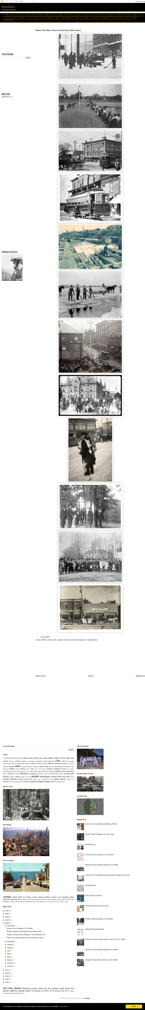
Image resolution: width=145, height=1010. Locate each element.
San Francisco (87, 14)
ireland (77, 18)
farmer (17, 769)
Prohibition (39, 761)
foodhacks (49, 18)
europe (35, 18)
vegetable (33, 781)
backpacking (21, 763)
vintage (40, 781)
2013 (7, 979)
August (10, 947)
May (9, 954)
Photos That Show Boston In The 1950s (99, 919)
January (10, 966)
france (64, 769)
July (8, 951)
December (11, 926)
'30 (6, 758)
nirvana (61, 774)
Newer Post (41, 676)
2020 (7, 917)
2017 (7, 970)
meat (45, 774)
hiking (36, 771)
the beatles (17, 781)
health (31, 771)
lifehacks (24, 774)
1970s (53, 14)
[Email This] (41, 637)
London (78, 14)
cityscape (24, 766)
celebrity (5, 766)
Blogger (87, 998)
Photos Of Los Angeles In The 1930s (19, 928)
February (10, 963)
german (15, 771)
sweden (11, 781)
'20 (4, 758)
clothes (30, 766)
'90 (22, 758)
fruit (68, 769)
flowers (28, 769)
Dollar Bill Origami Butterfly (94, 929)
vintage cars (82, 640)
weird (56, 781)
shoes (39, 779)
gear (11, 771)
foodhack (50, 769)
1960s (47, 14)
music (49, 774)
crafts (14, 18)
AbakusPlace (8, 6)
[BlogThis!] (43, 637)
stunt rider (56, 901)
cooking (7, 18)
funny (72, 769)
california (110, 14)
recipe (127, 18)
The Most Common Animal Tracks (97, 906)
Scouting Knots (90, 885)
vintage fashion (92, 640)
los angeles (85, 18)
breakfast (39, 763)
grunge (23, 771)
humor (5, 774)
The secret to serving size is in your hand (99, 855)
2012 (7, 982)
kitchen (45, 899)
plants (72, 777)
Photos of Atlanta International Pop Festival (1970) (24, 931)
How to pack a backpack (93, 895)
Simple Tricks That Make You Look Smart (99, 834)
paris (114, 18)
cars (67, 763)
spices (22, 901)
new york (94, 18)
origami (12, 777)
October (10, 944)
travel (25, 781)
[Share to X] (45, 637)
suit (73, 779)
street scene (67, 640)
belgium (27, 763)
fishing (22, 769)
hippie (56, 18)
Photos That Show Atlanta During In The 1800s (101, 865)
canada (127, 14)
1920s (19, 14)
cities (141, 14)
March (9, 960)
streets (74, 640)
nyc (65, 774)
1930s (26, 14)
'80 (20, 758)
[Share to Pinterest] (49, 637)
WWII (63, 761)
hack (27, 771)
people (120, 18)
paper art (24, 777)
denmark (21, 18)
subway (69, 779)
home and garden (67, 18)
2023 (7, 911)
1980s (60, 14)
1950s (40, 14)
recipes (25, 779)
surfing (66, 901)
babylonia (13, 763)
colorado (35, 766)
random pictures (10, 779)
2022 (7, 914)
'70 (17, 758)
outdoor (17, 777)
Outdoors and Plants (28, 761)
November (11, 941)
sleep (51, 779)
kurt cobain (16, 774)
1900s (6, 14)
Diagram (11, 761)
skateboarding (45, 779)
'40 (9, 758)
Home (90, 676)
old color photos (105, 18)
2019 (7, 920)
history (57, 771)
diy (28, 18)
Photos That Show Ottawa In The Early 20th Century (25, 938)
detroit (57, 766)
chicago (134, 14)
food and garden (40, 769)
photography (45, 777)
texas (62, 991)
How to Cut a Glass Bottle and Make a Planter (101, 824)
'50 (12, 758)
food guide (31, 899)
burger (44, 763)
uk (28, 781)
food (41, 18)
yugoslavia (61, 781)
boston (102, 14)
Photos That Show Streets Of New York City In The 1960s (105, 939)
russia (34, 779)
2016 (7, 973)
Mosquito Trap (90, 844)
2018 (7, 923)
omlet (47, 901)
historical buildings (48, 771)
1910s (13, 14)
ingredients (42, 901)
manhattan (40, 774)
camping (119, 14)
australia (71, 761)
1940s (33, 14)
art (67, 761)
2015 (7, 976)
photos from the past (60, 777)
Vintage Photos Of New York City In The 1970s (101, 960)
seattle (134, 18)
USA (96, 14)
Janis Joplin (35, 901)
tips (22, 781)
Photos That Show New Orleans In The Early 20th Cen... (26, 934)
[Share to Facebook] (47, 637)
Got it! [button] (134, 1006)
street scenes (8, 21)
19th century (69, 14)
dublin (64, 766)
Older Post (140, 676)
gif (19, 771)
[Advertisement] (90, 659)
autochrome (6, 763)
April (9, 957)
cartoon (71, 763)
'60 (14, 758)
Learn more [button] (64, 1006)
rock (30, 779)
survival (5, 781)
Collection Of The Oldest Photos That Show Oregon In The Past (107, 875)
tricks (58, 899)
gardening (6, 771)
